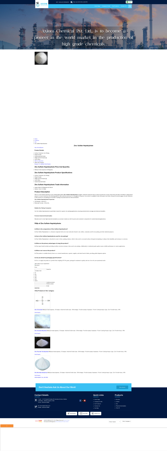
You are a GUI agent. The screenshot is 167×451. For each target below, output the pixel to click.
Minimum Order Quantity (40, 169)
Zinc (117, 403)
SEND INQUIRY (38, 377)
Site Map (96, 408)
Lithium (117, 401)
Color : (72, 309)
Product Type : (107, 309)
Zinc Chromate (38, 309)
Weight (36, 178)
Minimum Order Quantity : (49, 309)
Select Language (126, 421)
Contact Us (123, 6)
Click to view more (39, 161)
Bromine (118, 399)
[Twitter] (82, 401)
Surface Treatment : (91, 309)
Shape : (79, 309)
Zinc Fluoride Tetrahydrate (42, 351)
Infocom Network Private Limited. (62, 421)
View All (118, 408)
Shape (36, 177)
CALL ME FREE (44, 377)
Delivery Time (38, 189)
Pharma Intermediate (121, 406)
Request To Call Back (40, 164)
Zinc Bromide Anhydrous (41, 372)
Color (36, 180)
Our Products (115, 6)
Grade (36, 181)
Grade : (62, 309)
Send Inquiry (48, 164)
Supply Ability (38, 187)
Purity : (117, 309)
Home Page (97, 6)
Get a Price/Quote (39, 147)
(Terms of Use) (66, 420)
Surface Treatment (39, 175)
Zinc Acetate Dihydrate (41, 330)
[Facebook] (80, 401)
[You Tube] (85, 401)
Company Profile (106, 6)
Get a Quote (122, 387)
